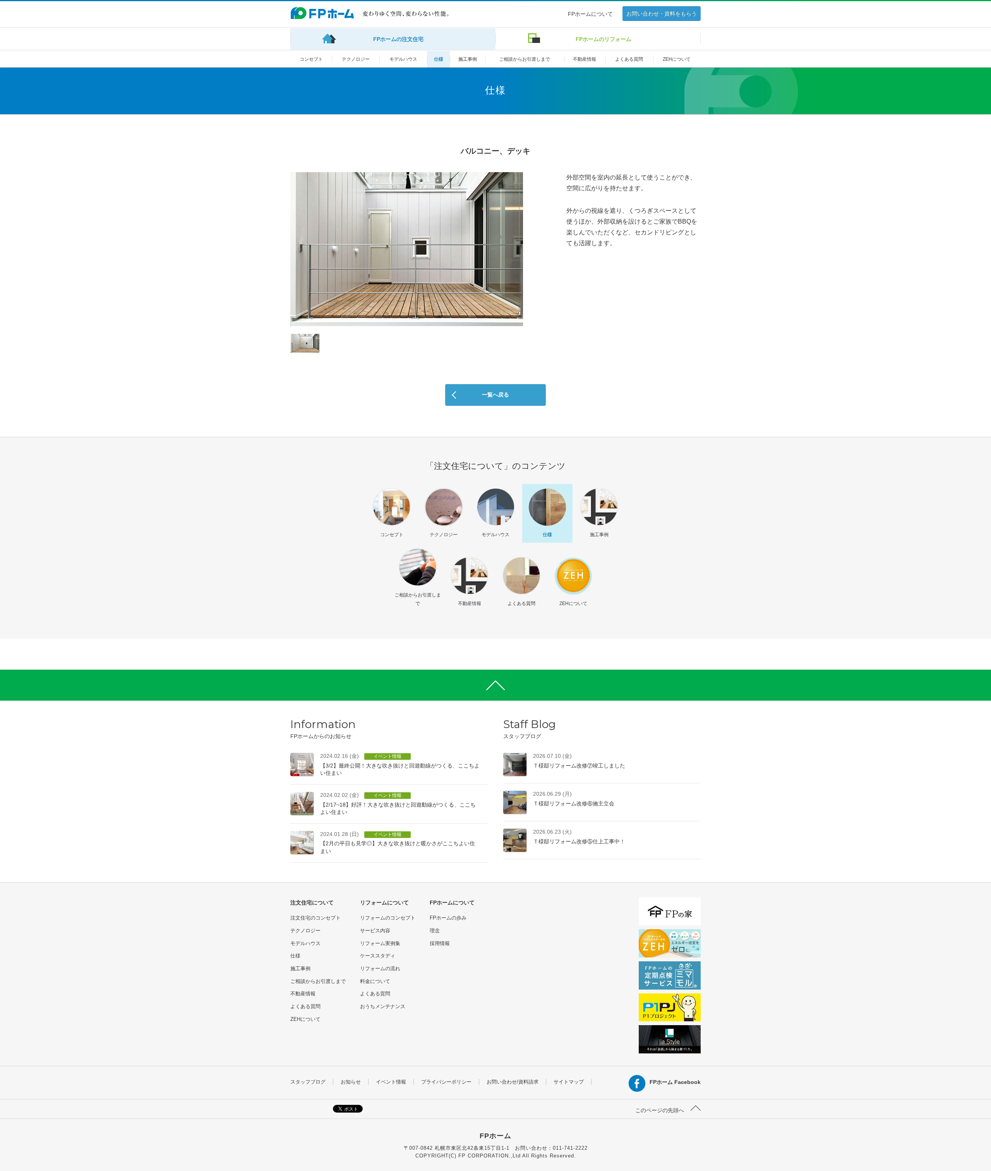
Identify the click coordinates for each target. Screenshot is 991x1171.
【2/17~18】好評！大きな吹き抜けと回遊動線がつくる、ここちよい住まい (398, 803)
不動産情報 (584, 59)
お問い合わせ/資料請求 (512, 1082)
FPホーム (495, 1136)
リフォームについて (384, 902)
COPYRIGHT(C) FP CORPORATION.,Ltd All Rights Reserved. (495, 1156)
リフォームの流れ (380, 968)
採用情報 (440, 943)
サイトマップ (569, 1082)
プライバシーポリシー (446, 1082)
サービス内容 (375, 930)
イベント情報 (391, 1082)
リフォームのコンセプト (387, 918)
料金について (375, 981)
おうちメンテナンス (382, 1006)
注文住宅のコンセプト (315, 918)
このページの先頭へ (660, 1110)
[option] (406, 249)
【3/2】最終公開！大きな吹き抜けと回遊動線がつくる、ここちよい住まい (400, 764)
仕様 (438, 59)
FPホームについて (590, 14)
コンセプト (311, 59)
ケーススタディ (377, 956)
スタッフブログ (308, 1082)
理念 (435, 930)
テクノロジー (356, 59)
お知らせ (351, 1082)
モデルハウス (403, 59)
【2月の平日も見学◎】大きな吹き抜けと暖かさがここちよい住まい (397, 842)
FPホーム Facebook (675, 1082)
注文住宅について (312, 902)
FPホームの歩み (448, 918)
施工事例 (467, 59)
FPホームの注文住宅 (398, 39)
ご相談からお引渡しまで (524, 59)
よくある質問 (629, 59)
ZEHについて (677, 59)
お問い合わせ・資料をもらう (661, 13)
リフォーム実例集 (380, 943)
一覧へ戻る (495, 394)
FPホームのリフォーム (603, 39)
